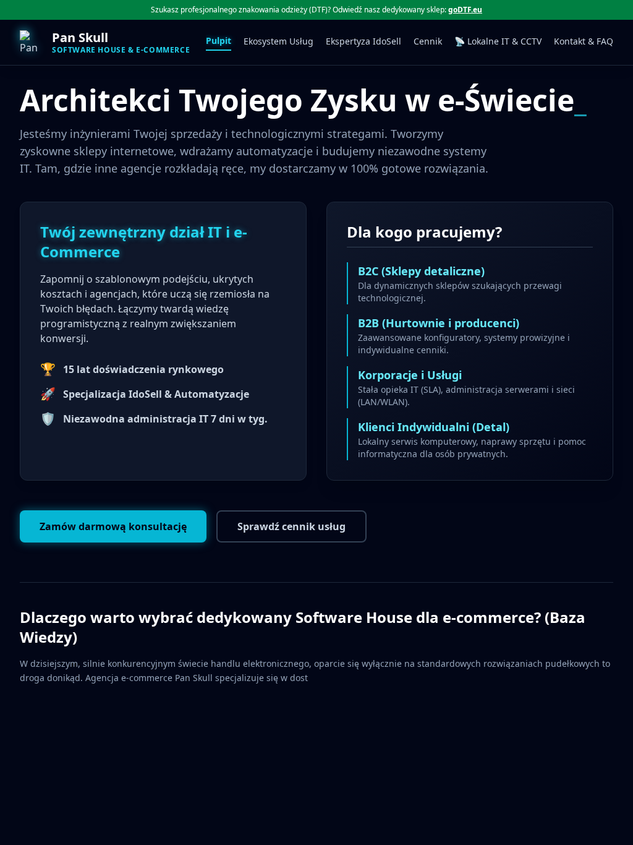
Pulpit (218, 40)
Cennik (428, 41)
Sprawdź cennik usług (291, 526)
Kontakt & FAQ (583, 41)
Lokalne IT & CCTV (498, 41)
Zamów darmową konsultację (113, 526)
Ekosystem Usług (278, 41)
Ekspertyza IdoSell (363, 41)
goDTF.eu (465, 9)
